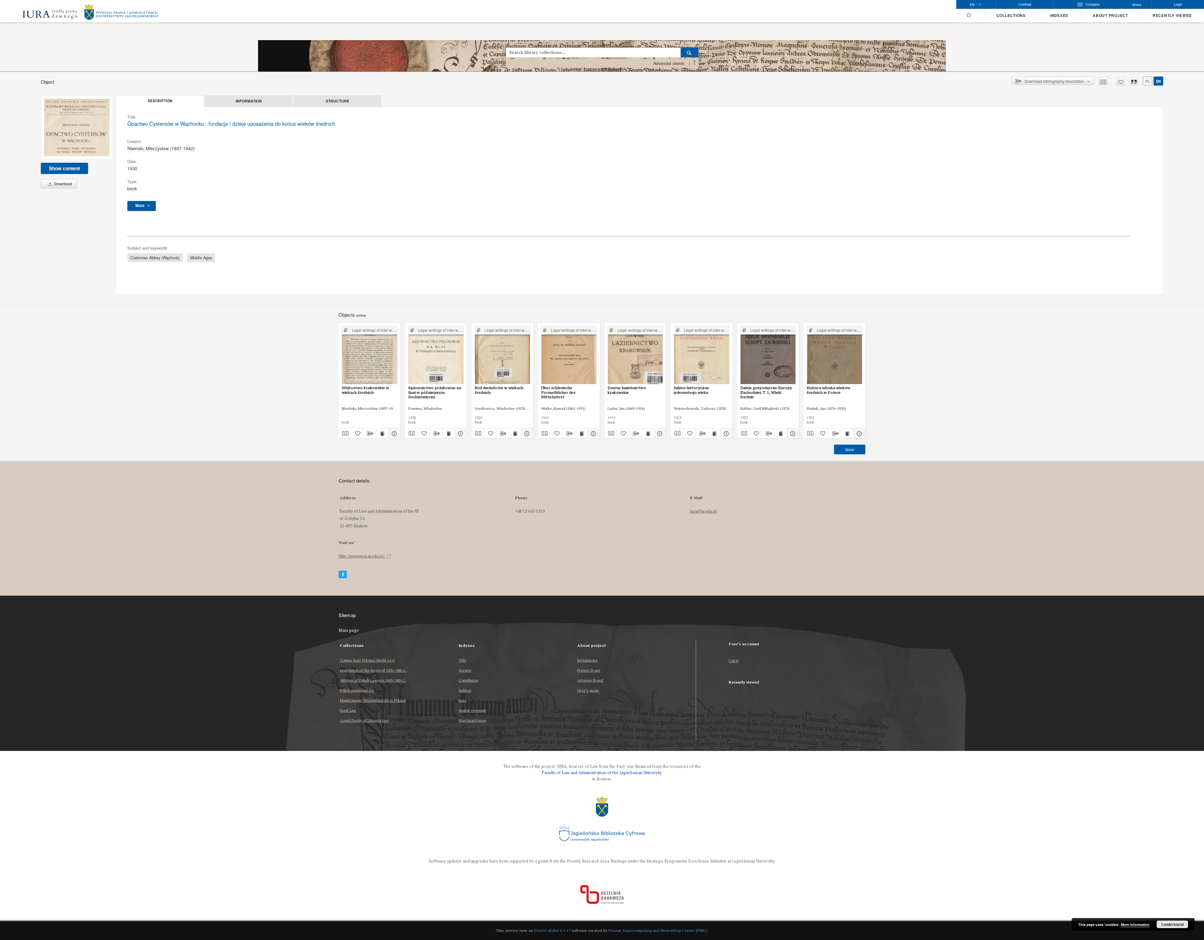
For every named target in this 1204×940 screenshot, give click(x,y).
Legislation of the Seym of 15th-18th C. (373, 670)
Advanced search (668, 63)
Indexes (1059, 15)
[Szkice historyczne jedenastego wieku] (701, 355)
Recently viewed (1172, 15)
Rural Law (348, 710)
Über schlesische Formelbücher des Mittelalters (558, 392)
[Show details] (393, 433)
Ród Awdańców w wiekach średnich (499, 389)
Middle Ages (201, 258)
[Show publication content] (382, 433)
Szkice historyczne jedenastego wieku (691, 389)
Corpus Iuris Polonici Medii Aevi (367, 660)
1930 (132, 168)
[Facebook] (343, 574)
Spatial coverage (473, 710)
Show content (64, 168)
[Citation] (1134, 81)
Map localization (473, 720)
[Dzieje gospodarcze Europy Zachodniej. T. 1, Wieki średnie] (768, 355)
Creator (465, 670)
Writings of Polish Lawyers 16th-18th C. (373, 680)
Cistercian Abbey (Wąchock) (155, 258)
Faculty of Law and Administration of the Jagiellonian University (602, 772)
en (1158, 81)
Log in (734, 661)
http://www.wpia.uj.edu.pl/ (362, 556)
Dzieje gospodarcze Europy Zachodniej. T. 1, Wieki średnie (766, 392)
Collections (1011, 15)
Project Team (588, 670)
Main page (349, 630)
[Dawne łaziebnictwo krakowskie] (635, 355)
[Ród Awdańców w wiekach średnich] (502, 355)
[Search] (690, 52)
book (132, 188)
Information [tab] (249, 101)
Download (62, 184)
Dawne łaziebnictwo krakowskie (627, 389)
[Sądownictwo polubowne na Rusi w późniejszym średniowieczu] (436, 355)
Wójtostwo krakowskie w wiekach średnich (365, 389)
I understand (1172, 924)
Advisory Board (590, 680)
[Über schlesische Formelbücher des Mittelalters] (568, 355)
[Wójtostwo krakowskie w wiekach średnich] (369, 355)
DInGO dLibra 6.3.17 (552, 930)
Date (463, 700)
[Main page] (968, 15)
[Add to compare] (1103, 81)
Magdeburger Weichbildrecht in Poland (372, 700)
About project (1110, 15)
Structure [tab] (337, 101)
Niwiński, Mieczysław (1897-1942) (161, 148)
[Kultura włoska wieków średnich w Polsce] (834, 355)
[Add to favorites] (1120, 81)
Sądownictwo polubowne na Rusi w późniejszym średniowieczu (434, 392)
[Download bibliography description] (369, 433)
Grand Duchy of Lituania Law (364, 720)
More (849, 449)
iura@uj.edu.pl (703, 511)
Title (463, 660)
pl (980, 4)
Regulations (587, 660)
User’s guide (588, 690)
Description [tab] (160, 101)
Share (1136, 4)
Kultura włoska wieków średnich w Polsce (828, 389)
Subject (465, 690)
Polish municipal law (357, 690)
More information (1135, 924)
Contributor (468, 680)
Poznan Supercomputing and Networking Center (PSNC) (658, 930)
